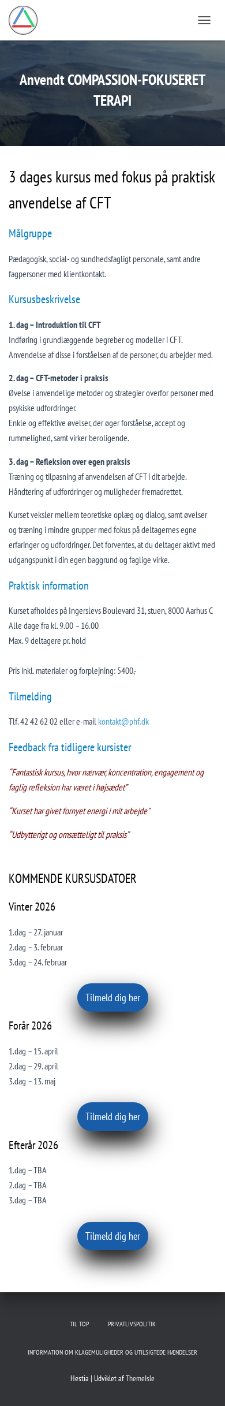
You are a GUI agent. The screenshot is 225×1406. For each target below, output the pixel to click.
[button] (112, 997)
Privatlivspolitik (132, 1323)
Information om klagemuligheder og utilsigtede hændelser (112, 1352)
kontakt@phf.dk (123, 721)
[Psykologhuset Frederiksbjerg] (27, 20)
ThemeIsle (140, 1378)
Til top (79, 1323)
